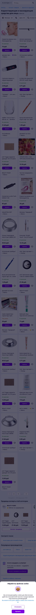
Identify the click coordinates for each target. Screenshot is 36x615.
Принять (18, 611)
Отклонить (18, 607)
